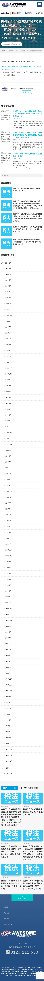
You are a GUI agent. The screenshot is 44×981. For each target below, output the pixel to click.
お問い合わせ (8, 924)
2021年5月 (7, 579)
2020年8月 (7, 632)
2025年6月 (7, 333)
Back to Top (22, 898)
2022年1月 (7, 544)
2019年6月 (7, 714)
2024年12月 (8, 362)
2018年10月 (8, 761)
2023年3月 (7, 485)
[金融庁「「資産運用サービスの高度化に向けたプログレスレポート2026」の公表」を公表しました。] (6, 231)
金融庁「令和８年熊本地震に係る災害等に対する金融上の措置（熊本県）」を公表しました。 (33, 885)
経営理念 (29, 13)
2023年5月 (7, 474)
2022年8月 (7, 509)
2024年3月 (7, 415)
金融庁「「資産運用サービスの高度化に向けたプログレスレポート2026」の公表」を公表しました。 (28, 229)
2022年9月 (7, 503)
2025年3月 (7, 350)
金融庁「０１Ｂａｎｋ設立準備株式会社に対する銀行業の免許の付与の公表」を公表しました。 (27, 113)
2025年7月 (7, 327)
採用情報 (40, 13)
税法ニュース (15, 44)
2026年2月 (7, 298)
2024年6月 (7, 397)
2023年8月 (7, 456)
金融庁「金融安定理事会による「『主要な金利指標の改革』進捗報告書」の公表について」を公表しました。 (27, 134)
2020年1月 (7, 673)
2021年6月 (7, 573)
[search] (41, 175)
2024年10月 (8, 374)
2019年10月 (8, 691)
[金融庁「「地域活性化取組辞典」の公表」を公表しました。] (6, 192)
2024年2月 (7, 421)
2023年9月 (7, 450)
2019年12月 (8, 679)
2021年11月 (8, 550)
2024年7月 (7, 392)
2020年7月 (7, 638)
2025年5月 (7, 339)
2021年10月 (8, 556)
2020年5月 (7, 650)
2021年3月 (7, 591)
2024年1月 (7, 427)
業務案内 (6, 13)
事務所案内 (17, 13)
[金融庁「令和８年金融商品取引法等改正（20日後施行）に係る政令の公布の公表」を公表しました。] (6, 243)
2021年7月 (7, 568)
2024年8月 (7, 386)
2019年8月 (7, 702)
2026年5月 (7, 280)
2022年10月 (8, 497)
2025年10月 (8, 315)
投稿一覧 (26, 92)
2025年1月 (7, 356)
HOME (6, 907)
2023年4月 (7, 479)
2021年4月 (7, 585)
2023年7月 (7, 462)
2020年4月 (7, 655)
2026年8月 (7, 268)
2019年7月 (7, 708)
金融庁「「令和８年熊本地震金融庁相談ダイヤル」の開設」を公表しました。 (11, 885)
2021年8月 (7, 562)
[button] (39, 4)
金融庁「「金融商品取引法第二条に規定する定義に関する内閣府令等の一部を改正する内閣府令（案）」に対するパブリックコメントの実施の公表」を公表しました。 (11, 817)
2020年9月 (7, 626)
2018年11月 (8, 755)
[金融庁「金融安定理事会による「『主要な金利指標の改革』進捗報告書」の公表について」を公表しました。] (6, 136)
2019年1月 (7, 743)
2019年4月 (7, 726)
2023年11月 (8, 438)
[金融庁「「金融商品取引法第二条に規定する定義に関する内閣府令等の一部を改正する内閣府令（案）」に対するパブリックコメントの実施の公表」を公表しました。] (6, 205)
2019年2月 (7, 738)
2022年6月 (7, 515)
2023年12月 (8, 433)
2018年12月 (8, 749)
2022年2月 (7, 538)
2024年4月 (7, 409)
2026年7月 (7, 274)
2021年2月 (7, 597)
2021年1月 (7, 603)
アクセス (7, 913)
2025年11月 (8, 309)
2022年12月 (8, 491)
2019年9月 (7, 697)
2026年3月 (7, 292)
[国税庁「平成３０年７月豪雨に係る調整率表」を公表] (6, 157)
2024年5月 (7, 403)
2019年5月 (7, 720)
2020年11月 (8, 614)
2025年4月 (7, 345)
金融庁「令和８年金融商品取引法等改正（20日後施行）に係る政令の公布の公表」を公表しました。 (27, 242)
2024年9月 (7, 380)
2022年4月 (7, 526)
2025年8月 (7, 321)
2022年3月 (7, 532)
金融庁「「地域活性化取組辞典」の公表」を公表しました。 (33, 811)
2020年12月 (8, 609)
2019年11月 (8, 685)
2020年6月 (7, 644)
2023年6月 (7, 468)
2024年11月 (8, 368)
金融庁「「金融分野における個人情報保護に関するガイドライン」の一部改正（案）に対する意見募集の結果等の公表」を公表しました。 (33, 852)
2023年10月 (8, 444)
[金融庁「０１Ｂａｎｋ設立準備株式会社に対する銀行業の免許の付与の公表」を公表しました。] (6, 115)
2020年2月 (7, 667)
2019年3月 (7, 732)
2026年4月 (7, 286)
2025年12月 (8, 303)
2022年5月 (7, 521)
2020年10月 (8, 620)
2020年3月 (7, 661)
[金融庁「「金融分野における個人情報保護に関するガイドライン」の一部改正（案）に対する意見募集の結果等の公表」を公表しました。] (6, 218)
